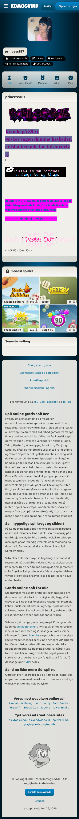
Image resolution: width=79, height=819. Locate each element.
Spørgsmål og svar (39, 365)
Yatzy (47, 703)
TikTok (67, 402)
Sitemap (40, 801)
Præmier (34, 635)
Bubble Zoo (31, 707)
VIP (27, 662)
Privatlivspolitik (39, 380)
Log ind (47, 6)
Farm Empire (60, 703)
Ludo (38, 703)
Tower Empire (60, 707)
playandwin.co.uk (40, 720)
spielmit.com (60, 720)
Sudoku (45, 707)
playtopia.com (18, 720)
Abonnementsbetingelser (39, 388)
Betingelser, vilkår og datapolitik (39, 373)
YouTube (39, 402)
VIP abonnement (26, 626)
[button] (71, 80)
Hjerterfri (15, 707)
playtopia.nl (31, 724)
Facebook (52, 402)
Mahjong (26, 703)
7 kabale (14, 703)
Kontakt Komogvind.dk (39, 792)
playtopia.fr (48, 724)
